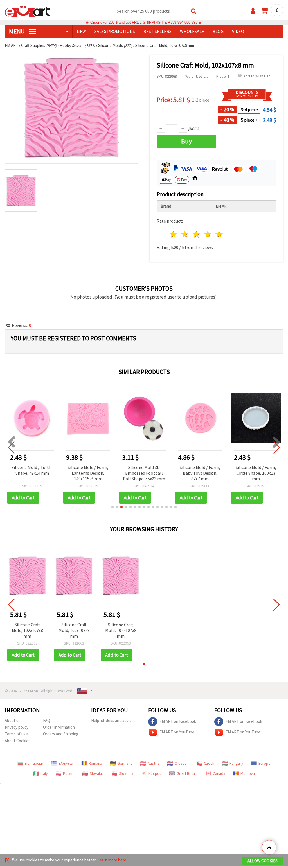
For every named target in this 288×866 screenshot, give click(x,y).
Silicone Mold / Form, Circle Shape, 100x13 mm (256, 473)
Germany (124, 763)
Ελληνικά (65, 763)
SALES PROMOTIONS (114, 31)
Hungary (236, 763)
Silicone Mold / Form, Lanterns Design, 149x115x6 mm (88, 473)
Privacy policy (16, 727)
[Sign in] (253, 11)
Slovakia (97, 773)
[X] (7, 860)
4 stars (208, 234)
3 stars (196, 234)
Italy (44, 773)
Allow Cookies (263, 860)
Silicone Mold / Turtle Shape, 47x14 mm (32, 470)
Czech (209, 763)
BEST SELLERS (157, 31)
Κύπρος (154, 773)
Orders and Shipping (60, 734)
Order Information (59, 727)
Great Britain (187, 773)
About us (13, 720)
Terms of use (16, 734)
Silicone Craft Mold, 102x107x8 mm (27, 630)
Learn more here (111, 860)
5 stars (219, 234)
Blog (218, 31)
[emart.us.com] (27, 11)
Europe (264, 763)
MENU (17, 31)
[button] (112, 507)
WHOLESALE (192, 31)
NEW (81, 31)
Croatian (182, 763)
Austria (153, 763)
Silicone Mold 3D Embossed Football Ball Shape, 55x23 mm (144, 473)
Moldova (247, 773)
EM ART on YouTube (176, 732)
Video (238, 31)
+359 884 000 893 (182, 22)
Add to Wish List (256, 76)
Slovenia (126, 773)
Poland (69, 773)
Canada (219, 773)
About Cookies (17, 740)
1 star (173, 234)
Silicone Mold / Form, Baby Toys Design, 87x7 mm (200, 473)
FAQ (46, 720)
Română (95, 763)
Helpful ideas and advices (113, 720)
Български (34, 763)
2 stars (185, 234)
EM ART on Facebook (177, 721)
